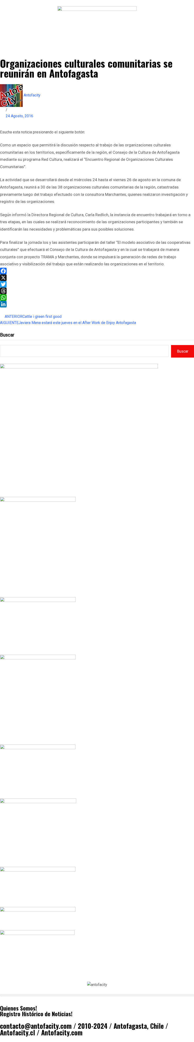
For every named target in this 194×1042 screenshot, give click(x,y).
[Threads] (97, 291)
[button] (97, 995)
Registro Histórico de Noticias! (36, 1013)
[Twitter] (97, 284)
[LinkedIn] (97, 304)
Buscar (7, 335)
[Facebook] (97, 271)
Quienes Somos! (18, 1008)
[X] (97, 277)
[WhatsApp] (97, 297)
